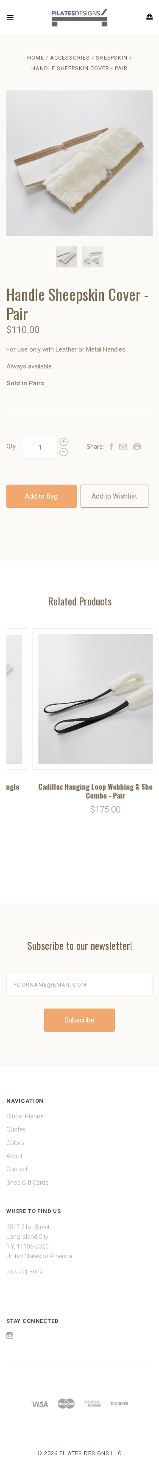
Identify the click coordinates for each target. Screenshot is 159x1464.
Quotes (16, 1129)
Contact (17, 1169)
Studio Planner (25, 1116)
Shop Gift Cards (27, 1182)
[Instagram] (9, 1336)
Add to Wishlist (114, 496)
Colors (15, 1143)
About (14, 1156)
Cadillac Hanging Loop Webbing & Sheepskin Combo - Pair (80, 791)
